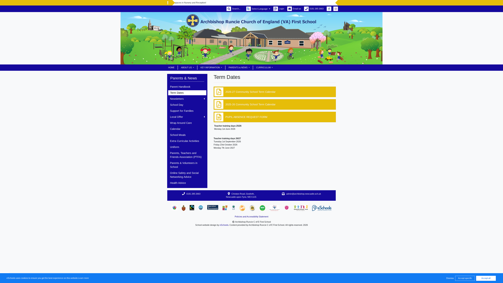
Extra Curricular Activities (184, 141)
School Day (176, 104)
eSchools (224, 225)
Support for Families (181, 110)
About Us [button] (186, 67)
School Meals (178, 135)
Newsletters (177, 98)
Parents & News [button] (238, 67)
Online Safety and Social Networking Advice (184, 175)
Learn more (83, 278)
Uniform (174, 147)
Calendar (175, 128)
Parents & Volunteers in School (183, 165)
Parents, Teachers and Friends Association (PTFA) (186, 155)
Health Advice (178, 182)
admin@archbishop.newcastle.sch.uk (303, 194)
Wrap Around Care (181, 122)
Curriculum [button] (263, 67)
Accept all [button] (486, 278)
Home (171, 67)
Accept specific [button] (465, 278)
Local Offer (176, 116)
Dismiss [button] (450, 278)
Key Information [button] (210, 67)
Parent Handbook (180, 86)
